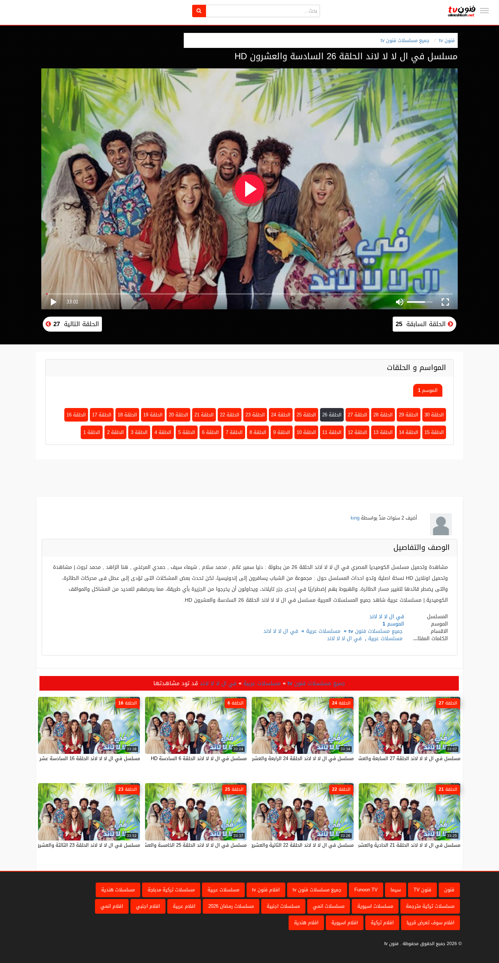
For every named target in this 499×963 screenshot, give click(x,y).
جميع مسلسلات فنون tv (405, 40)
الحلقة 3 (139, 432)
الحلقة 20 (178, 414)
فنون (449, 889)
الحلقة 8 (258, 432)
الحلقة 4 (163, 432)
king (355, 517)
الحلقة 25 (306, 414)
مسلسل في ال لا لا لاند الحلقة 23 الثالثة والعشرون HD (83, 845)
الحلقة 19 (153, 414)
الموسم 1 (428, 390)
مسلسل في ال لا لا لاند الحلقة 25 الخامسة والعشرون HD (187, 845)
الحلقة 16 (76, 414)
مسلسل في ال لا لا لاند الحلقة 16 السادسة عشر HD (85, 758)
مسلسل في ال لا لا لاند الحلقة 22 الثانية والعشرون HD (296, 845)
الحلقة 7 (234, 432)
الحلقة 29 (408, 414)
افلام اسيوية (344, 922)
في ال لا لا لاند (280, 631)
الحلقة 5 (186, 432)
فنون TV (422, 889)
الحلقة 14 (408, 432)
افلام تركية (382, 922)
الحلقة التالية (75, 324)
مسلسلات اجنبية (283, 906)
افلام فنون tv (266, 889)
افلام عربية (184, 906)
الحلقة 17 (101, 414)
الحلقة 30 (434, 414)
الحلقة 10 (306, 432)
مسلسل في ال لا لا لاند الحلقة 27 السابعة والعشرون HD (401, 758)
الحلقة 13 (383, 432)
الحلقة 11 (332, 432)
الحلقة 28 (383, 414)
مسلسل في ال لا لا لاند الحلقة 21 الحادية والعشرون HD (402, 845)
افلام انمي (111, 906)
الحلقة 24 (280, 414)
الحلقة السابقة (422, 324)
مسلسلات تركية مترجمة (430, 906)
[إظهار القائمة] (484, 10)
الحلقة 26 (332, 414)
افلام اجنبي (148, 906)
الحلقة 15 (434, 432)
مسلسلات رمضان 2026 (231, 906)
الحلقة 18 (127, 414)
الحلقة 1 (91, 432)
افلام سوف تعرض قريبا (430, 922)
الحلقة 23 (255, 414)
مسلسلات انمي (328, 906)
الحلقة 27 (357, 414)
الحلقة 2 (115, 432)
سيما (396, 889)
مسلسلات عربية (323, 631)
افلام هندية (306, 922)
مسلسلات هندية (118, 889)
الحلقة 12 (357, 432)
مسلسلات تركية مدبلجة (171, 889)
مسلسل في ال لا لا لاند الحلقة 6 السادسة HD (199, 758)
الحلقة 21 (204, 414)
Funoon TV (366, 889)
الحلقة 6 (210, 432)
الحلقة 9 (281, 432)
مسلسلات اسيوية (375, 906)
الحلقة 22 (229, 414)
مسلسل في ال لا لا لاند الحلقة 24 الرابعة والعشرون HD (296, 758)
